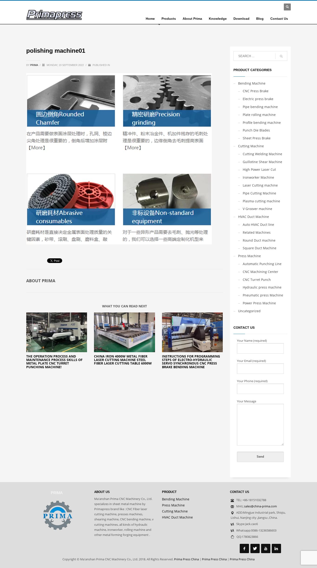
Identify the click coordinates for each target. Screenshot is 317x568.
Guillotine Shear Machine (262, 162)
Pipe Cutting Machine (259, 193)
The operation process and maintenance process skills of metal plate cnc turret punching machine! (54, 361)
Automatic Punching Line (262, 264)
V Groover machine (257, 209)
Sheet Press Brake (257, 138)
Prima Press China (186, 559)
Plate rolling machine (259, 114)
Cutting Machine (251, 146)
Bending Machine (251, 83)
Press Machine (249, 256)
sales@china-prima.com (260, 506)
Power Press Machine (259, 303)
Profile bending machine (262, 122)
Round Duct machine (259, 240)
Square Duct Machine (259, 248)
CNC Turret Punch (257, 279)
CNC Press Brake (255, 91)
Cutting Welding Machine (262, 154)
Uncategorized (249, 311)
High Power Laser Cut (259, 169)
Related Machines (257, 232)
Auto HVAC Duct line (258, 224)
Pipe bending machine (260, 107)
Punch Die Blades (256, 130)
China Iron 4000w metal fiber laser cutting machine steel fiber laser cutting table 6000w (123, 360)
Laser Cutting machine (260, 185)
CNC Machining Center (260, 271)
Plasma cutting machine (261, 201)
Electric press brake (258, 99)
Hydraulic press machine (262, 287)
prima (34, 65)
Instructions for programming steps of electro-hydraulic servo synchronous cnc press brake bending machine (191, 361)
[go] (281, 56)
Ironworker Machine (258, 177)
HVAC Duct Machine (253, 216)
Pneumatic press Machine (263, 295)
